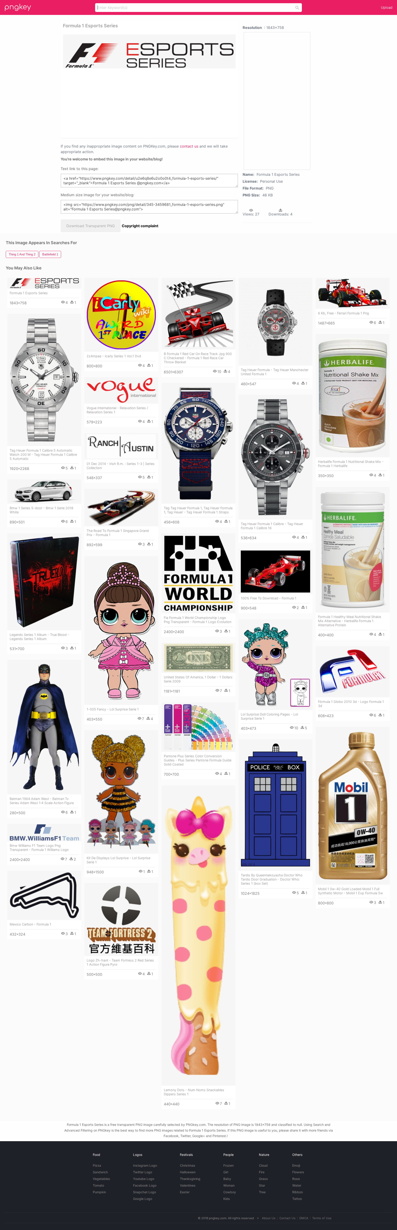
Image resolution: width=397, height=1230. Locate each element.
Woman (229, 1185)
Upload (386, 7)
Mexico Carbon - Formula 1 (30, 924)
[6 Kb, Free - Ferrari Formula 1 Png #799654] (353, 293)
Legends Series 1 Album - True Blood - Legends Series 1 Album (39, 637)
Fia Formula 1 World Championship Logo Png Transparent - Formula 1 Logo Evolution (197, 620)
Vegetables (101, 1179)
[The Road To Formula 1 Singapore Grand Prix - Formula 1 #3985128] (121, 508)
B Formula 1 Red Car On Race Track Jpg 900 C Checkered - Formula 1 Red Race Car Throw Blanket (198, 358)
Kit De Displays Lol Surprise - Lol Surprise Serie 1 (118, 860)
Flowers (298, 1172)
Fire (261, 1172)
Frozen (228, 1165)
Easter (185, 1192)
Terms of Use (322, 1218)
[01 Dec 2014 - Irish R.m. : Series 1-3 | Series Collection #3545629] (121, 446)
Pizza (97, 1165)
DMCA (303, 1218)
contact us (189, 146)
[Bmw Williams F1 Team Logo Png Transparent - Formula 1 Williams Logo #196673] (44, 832)
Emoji (296, 1165)
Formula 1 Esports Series (29, 293)
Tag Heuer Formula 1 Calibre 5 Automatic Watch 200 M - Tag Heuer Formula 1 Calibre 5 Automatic (43, 454)
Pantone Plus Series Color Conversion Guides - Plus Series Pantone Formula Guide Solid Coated (197, 760)
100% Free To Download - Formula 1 (268, 598)
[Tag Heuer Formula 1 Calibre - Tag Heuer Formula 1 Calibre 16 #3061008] (275, 457)
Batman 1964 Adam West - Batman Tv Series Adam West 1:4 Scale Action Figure (42, 801)
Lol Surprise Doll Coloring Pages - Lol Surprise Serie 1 (269, 716)
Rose (296, 1179)
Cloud (263, 1165)
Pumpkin (99, 1192)
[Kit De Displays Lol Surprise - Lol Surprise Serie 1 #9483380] (121, 792)
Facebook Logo (144, 1185)
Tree (262, 1192)
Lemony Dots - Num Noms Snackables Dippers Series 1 (194, 1092)
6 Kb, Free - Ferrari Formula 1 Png (343, 313)
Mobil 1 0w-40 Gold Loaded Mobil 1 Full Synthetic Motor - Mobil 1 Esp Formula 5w (350, 891)
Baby (227, 1179)
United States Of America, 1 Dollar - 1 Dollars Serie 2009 (198, 679)
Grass (263, 1179)
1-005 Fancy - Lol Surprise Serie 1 (113, 709)
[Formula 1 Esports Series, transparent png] (149, 51)
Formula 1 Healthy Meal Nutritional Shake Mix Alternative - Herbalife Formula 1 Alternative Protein (349, 621)
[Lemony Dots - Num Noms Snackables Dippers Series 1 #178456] (198, 935)
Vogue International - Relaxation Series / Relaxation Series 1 (117, 410)
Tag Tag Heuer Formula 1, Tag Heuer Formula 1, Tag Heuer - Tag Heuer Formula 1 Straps (198, 510)
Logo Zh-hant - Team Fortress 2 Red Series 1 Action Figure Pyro (120, 962)
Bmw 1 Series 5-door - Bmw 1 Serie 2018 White (41, 510)
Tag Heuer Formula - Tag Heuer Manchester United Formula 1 (274, 372)
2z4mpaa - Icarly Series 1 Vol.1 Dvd (114, 356)
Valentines (188, 1185)
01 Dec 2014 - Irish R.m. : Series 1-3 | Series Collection (121, 466)
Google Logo (142, 1199)
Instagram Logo (145, 1165)
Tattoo (297, 1199)
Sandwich (100, 1172)
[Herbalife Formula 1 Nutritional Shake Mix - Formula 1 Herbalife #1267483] (353, 396)
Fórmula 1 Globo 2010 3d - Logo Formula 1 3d (351, 704)
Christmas (187, 1165)
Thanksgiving (190, 1179)
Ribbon (297, 1192)
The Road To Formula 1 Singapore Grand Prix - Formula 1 (118, 533)
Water (296, 1185)
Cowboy (229, 1192)
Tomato (98, 1185)
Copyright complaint (140, 226)
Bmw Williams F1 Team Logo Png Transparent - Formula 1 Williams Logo (39, 848)
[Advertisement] (132, 103)
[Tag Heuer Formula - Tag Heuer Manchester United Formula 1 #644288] (275, 322)
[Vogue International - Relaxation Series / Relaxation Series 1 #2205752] (121, 390)
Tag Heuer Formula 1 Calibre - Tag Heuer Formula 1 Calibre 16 (272, 526)
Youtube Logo (143, 1179)
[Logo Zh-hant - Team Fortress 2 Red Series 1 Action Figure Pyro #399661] (121, 919)
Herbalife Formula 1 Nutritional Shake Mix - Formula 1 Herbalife (350, 464)
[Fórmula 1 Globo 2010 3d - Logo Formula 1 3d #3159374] (353, 671)
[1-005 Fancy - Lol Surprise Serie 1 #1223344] (121, 630)
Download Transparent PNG (90, 226)
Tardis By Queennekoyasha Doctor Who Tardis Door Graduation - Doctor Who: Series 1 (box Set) (272, 879)
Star (262, 1185)
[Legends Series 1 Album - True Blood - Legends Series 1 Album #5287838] (44, 582)
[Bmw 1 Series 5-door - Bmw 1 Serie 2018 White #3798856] (44, 491)
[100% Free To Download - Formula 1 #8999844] (275, 571)
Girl (225, 1172)
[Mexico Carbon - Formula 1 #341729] (44, 895)
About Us (268, 1218)
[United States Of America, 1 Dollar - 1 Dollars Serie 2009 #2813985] (198, 658)
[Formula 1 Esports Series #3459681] (44, 283)
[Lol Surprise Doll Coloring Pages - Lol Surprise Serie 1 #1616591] (275, 664)
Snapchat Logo (144, 1192)
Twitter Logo (142, 1172)
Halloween (188, 1172)
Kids (226, 1199)
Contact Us (287, 1218)
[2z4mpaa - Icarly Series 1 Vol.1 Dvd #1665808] (121, 315)
